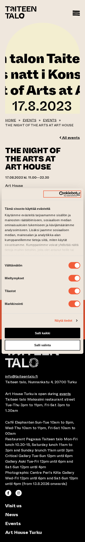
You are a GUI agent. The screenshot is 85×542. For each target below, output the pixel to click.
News (11, 514)
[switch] (74, 278)
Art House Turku (23, 532)
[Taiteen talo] (42, 357)
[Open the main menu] (76, 12)
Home (10, 120)
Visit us (13, 506)
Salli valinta (42, 345)
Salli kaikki (42, 333)
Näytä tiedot (63, 320)
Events (29, 120)
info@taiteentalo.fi (21, 376)
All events (70, 137)
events (65, 393)
